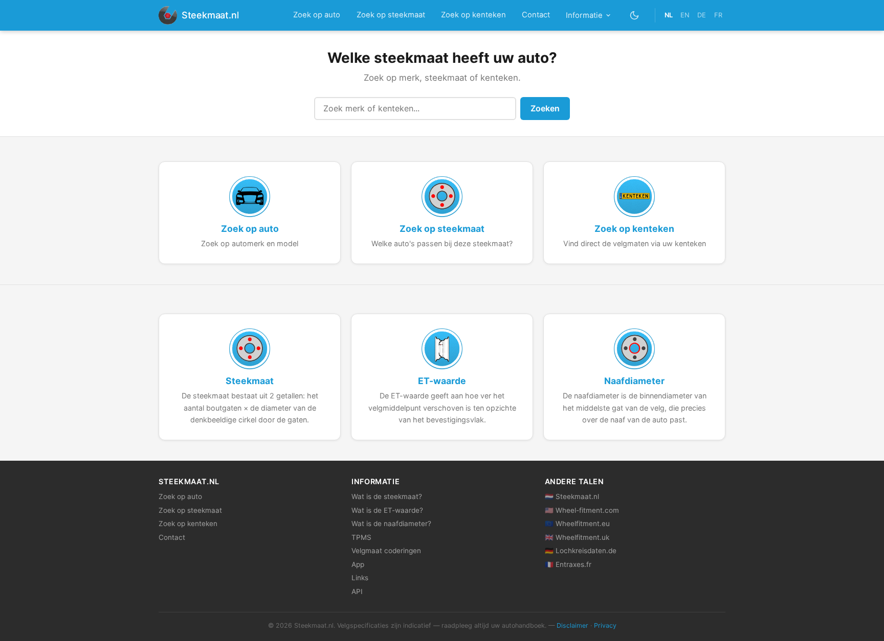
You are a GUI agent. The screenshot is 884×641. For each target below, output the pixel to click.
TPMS (361, 537)
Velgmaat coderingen (386, 551)
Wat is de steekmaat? (386, 496)
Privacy (605, 625)
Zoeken (545, 108)
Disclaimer (572, 625)
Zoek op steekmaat (391, 14)
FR (718, 15)
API (357, 591)
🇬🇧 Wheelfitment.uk (577, 537)
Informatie (584, 15)
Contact (536, 14)
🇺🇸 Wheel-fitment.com (582, 510)
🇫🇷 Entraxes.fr (568, 564)
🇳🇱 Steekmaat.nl (572, 496)
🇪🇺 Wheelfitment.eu (577, 523)
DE (701, 15)
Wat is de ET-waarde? (387, 510)
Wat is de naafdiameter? (391, 523)
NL (669, 15)
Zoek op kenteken (473, 14)
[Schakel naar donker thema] (635, 15)
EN (685, 15)
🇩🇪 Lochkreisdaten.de (580, 551)
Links (359, 578)
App (357, 564)
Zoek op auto (316, 14)
